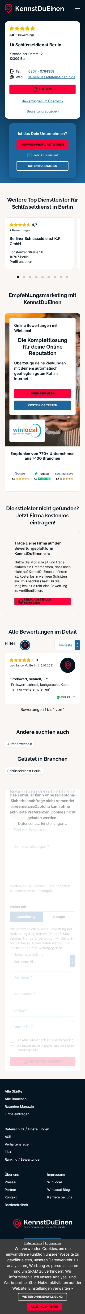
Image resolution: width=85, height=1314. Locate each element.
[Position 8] (61, 277)
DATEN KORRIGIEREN (42, 166)
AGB (8, 1137)
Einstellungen (38, 1129)
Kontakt (11, 1197)
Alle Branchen (15, 1099)
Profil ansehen (39, 261)
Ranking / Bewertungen (23, 1159)
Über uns (12, 1174)
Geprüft (65, 697)
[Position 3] (30, 277)
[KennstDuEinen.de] (34, 8)
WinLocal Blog (58, 1190)
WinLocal (54, 1182)
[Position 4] (36, 277)
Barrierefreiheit (16, 1205)
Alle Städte (13, 1091)
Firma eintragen (17, 1114)
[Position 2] (24, 277)
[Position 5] (42, 277)
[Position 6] (48, 277)
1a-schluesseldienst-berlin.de (51, 77)
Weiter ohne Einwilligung (42, 1296)
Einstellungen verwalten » (50, 1288)
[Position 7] (55, 277)
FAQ (8, 1152)
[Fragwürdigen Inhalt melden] (73, 697)
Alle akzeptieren (44, 1306)
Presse (10, 1182)
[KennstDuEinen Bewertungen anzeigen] (25, 645)
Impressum (56, 1174)
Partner (10, 1190)
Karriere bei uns (59, 1197)
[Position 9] (67, 277)
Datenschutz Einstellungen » (42, 823)
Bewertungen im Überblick (43, 101)
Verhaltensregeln (18, 1144)
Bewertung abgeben (43, 111)
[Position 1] (18, 277)
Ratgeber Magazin (19, 1106)
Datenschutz (15, 1129)
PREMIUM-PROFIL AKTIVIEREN (42, 144)
